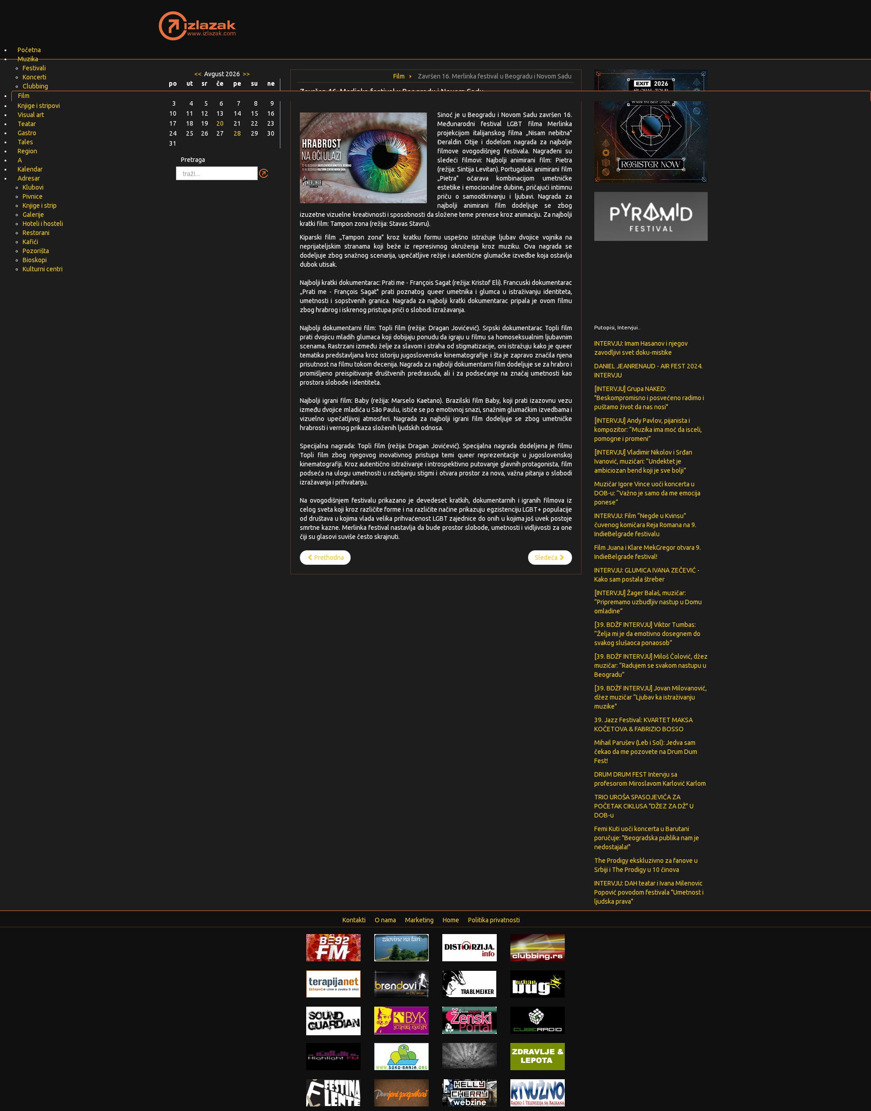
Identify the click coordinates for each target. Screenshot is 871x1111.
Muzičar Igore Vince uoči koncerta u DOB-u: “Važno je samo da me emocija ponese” (647, 493)
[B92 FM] (333, 947)
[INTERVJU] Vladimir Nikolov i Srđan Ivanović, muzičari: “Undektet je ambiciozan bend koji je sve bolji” (643, 461)
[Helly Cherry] (469, 1092)
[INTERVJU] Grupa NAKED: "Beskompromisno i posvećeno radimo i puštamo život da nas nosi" (649, 398)
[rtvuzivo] (537, 1092)
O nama (385, 920)
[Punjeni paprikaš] (401, 1092)
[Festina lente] (333, 1092)
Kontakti (354, 920)
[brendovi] (401, 983)
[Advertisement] (542, 20)
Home (451, 920)
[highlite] (333, 1056)
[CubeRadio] (537, 1019)
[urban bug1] (537, 983)
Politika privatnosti (494, 920)
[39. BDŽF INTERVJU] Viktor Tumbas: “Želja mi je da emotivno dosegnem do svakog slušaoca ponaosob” (647, 633)
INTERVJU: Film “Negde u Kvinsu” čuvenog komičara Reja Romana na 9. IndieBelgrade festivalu (645, 525)
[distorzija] (469, 947)
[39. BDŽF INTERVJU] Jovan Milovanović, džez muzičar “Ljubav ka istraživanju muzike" (650, 697)
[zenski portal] (469, 1019)
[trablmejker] (469, 983)
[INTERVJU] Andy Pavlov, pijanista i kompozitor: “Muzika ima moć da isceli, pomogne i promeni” (648, 429)
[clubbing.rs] (537, 947)
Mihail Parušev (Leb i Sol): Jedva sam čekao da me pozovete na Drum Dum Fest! (645, 751)
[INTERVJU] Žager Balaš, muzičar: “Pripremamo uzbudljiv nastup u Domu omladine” (648, 602)
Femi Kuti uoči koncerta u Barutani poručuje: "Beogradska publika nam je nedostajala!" (646, 838)
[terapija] (333, 983)
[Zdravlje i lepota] (537, 1056)
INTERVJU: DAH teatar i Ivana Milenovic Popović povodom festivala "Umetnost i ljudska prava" (649, 892)
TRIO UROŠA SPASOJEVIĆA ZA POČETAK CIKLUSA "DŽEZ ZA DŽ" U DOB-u (644, 806)
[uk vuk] (401, 1019)
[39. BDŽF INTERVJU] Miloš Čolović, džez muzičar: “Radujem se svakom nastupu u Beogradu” (651, 665)
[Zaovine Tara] (401, 947)
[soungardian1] (333, 1020)
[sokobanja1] (401, 1056)
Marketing (419, 920)
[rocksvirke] (469, 1055)
